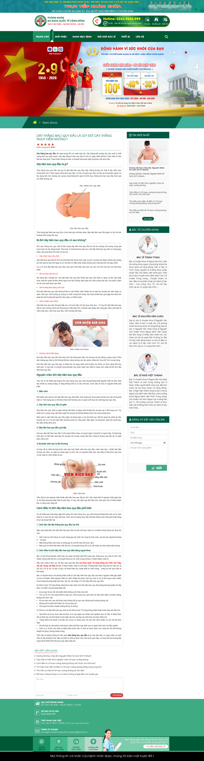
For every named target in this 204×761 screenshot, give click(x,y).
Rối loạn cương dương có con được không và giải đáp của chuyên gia (67, 674)
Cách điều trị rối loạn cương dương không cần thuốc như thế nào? (66, 663)
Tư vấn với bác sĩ (155, 746)
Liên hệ (140, 36)
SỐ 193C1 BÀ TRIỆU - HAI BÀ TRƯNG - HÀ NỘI (61, 704)
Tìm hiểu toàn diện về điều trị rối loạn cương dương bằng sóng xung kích (69, 667)
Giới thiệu (61, 36)
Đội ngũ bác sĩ (106, 36)
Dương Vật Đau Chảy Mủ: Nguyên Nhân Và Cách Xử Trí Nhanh (63, 656)
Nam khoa (50, 122)
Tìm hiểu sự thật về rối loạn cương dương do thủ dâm (60, 670)
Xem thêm (148, 219)
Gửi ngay (116, 695)
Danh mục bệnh (82, 36)
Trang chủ (42, 36)
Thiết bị (125, 36)
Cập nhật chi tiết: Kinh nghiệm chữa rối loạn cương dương (62, 659)
